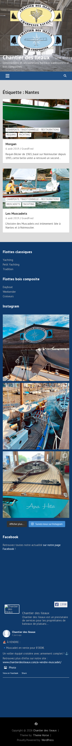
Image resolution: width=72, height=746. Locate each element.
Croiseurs (8, 296)
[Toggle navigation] (7, 76)
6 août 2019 (12, 148)
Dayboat (8, 287)
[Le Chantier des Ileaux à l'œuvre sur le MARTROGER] (36, 416)
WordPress (48, 740)
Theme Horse (41, 735)
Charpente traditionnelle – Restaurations (33, 129)
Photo (12, 667)
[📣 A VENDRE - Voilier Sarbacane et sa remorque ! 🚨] (36, 484)
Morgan (11, 144)
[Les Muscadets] (36, 188)
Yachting (24, 134)
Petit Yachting (11, 264)
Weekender (9, 291)
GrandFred (27, 148)
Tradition (8, 269)
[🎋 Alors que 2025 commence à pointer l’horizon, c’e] (36, 347)
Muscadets (13, 204)
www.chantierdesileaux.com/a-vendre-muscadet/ (32, 662)
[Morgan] (36, 119)
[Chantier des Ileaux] (12, 609)
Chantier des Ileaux (26, 57)
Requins (11, 134)
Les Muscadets (16, 213)
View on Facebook (10, 673)
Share (24, 673)
